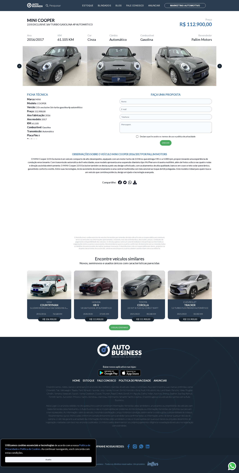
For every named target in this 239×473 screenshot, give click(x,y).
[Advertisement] (119, 210)
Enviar (165, 143)
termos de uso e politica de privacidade (178, 136)
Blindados (104, 5)
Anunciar (154, 5)
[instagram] (135, 446)
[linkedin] (148, 446)
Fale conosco (135, 5)
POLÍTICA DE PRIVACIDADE (135, 380)
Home (76, 380)
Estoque (87, 5)
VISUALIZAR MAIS (119, 327)
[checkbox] (137, 136)
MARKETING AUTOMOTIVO (185, 5)
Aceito (48, 459)
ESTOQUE (88, 380)
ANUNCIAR (160, 380)
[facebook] (128, 446)
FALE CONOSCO (106, 380)
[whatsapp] (141, 446)
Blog (118, 5)
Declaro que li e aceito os (167, 136)
